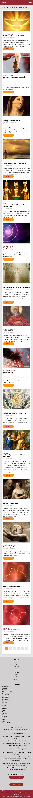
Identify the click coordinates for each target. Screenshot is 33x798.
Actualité (4, 704)
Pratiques (16, 666)
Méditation (6, 118)
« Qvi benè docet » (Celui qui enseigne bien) (16, 741)
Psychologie (6, 502)
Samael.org (16, 679)
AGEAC (16, 674)
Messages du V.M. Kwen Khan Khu (10, 723)
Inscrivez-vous (16, 784)
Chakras (5, 34)
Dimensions (13, 75)
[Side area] (26, 2)
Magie (11, 246)
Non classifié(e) (5, 694)
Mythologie (4, 688)
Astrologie (6, 584)
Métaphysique (7, 329)
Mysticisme (11, 34)
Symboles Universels (7, 693)
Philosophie (5, 689)
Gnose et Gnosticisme (7, 691)
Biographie (4, 710)
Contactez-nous (16, 777)
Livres (16, 664)
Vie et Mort (6, 75)
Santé (3, 718)
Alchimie (13, 329)
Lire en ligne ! (5, 696)
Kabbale (14, 412)
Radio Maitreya (16, 677)
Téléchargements (6, 686)
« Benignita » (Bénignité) (16, 733)
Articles (16, 662)
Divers (4, 203)
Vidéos (16, 669)
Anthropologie (7, 412)
